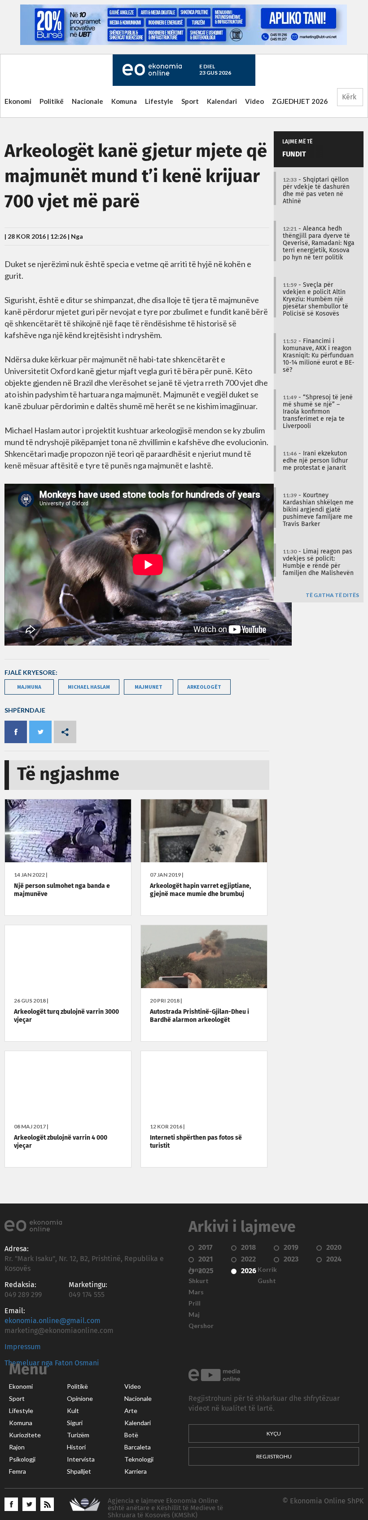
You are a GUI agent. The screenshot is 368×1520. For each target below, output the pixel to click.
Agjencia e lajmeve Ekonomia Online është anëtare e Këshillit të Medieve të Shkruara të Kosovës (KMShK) (165, 1508)
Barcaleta (137, 1447)
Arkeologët (204, 686)
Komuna (124, 101)
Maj (194, 1314)
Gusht (267, 1281)
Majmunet (148, 686)
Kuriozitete (25, 1435)
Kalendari (222, 101)
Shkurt (198, 1281)
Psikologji (22, 1459)
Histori (76, 1447)
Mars (196, 1292)
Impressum (22, 1347)
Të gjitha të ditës (332, 595)
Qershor (201, 1326)
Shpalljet (79, 1471)
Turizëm (78, 1435)
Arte (130, 1411)
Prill (194, 1303)
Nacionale (87, 101)
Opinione (80, 1398)
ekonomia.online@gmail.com (52, 1320)
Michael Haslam (89, 686)
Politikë (51, 101)
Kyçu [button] (274, 1433)
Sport (190, 101)
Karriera (135, 1471)
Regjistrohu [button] (274, 1456)
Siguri (75, 1423)
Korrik (267, 1269)
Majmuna (29, 686)
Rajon (17, 1447)
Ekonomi (17, 101)
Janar (196, 1269)
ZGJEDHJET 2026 (300, 101)
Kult (73, 1411)
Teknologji (138, 1459)
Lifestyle (159, 101)
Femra (17, 1471)
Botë (131, 1435)
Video (254, 101)
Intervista (81, 1459)
